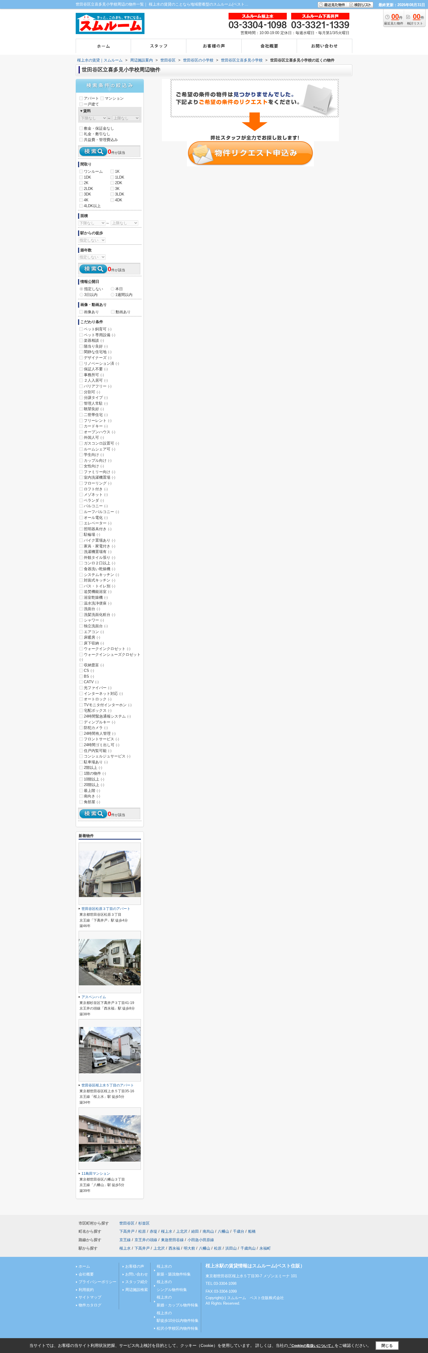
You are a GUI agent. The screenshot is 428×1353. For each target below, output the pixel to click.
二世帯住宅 (96, 415)
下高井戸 (127, 1231)
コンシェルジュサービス (107, 756)
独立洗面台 (96, 626)
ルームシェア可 (99, 449)
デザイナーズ (98, 357)
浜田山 (231, 1248)
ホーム (84, 1266)
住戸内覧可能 (98, 750)
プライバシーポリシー (97, 1282)
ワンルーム (93, 171)
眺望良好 (94, 409)
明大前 (189, 1248)
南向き (92, 796)
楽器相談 (94, 340)
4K (86, 200)
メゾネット (96, 494)
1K (117, 171)
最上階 (92, 790)
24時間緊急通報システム (107, 716)
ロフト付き (96, 489)
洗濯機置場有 (98, 551)
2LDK (88, 188)
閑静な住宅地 (98, 352)
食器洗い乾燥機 (99, 569)
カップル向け (98, 460)
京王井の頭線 (146, 1240)
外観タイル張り (99, 557)
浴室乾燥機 (96, 597)
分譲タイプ (96, 397)
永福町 (265, 1248)
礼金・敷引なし (97, 134)
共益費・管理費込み (101, 140)
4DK (118, 200)
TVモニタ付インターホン (108, 705)
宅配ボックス (98, 710)
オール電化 (96, 517)
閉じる (387, 1345)
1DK (87, 177)
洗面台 (92, 609)
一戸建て (91, 104)
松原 (142, 1231)
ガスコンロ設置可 (101, 443)
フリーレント (98, 420)
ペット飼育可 (98, 329)
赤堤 (153, 1231)
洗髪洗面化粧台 (99, 614)
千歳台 (238, 1231)
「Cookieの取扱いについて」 (311, 1346)
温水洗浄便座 (98, 603)
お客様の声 (134, 1266)
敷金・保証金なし (99, 128)
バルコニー (96, 506)
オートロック (98, 699)
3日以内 (91, 295)
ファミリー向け (99, 472)
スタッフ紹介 (136, 1282)
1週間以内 (123, 295)
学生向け (94, 454)
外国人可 (94, 437)
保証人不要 (96, 369)
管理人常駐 (96, 403)
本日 (119, 289)
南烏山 (208, 1231)
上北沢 (182, 1231)
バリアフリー (98, 386)
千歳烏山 (248, 1248)
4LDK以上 (92, 206)
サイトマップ (90, 1297)
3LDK (119, 194)
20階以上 (94, 785)
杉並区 (144, 1223)
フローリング (98, 483)
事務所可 (94, 375)
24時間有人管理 (100, 733)
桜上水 (166, 1231)
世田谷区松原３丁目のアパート (106, 909)
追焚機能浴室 (98, 591)
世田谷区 (127, 1223)
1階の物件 (95, 773)
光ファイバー (98, 688)
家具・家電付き (99, 546)
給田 (195, 1231)
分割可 (92, 392)
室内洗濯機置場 (99, 477)
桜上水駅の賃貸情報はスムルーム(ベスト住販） (255, 1265)
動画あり (123, 312)
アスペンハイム (94, 997)
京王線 (125, 1240)
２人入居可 (96, 380)
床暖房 (92, 637)
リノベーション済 (101, 363)
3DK (87, 194)
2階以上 (93, 767)
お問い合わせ (136, 1274)
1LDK (119, 177)
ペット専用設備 (99, 335)
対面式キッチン (99, 580)
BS (89, 676)
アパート (91, 98)
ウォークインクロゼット (107, 648)
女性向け (94, 466)
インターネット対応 (103, 693)
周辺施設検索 (136, 1289)
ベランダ (94, 500)
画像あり (91, 312)
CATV (91, 682)
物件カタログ (90, 1305)
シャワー (94, 620)
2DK (118, 183)
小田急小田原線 (201, 1240)
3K (117, 188)
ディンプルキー (99, 722)
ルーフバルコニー (101, 512)
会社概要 (86, 1274)
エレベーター (98, 523)
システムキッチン (101, 574)
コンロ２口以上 (99, 563)
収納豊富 (94, 665)
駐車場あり (96, 762)
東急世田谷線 (172, 1240)
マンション (114, 98)
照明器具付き (98, 529)
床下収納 (94, 643)
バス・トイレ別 (99, 586)
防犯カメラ (96, 727)
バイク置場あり (99, 540)
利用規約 (86, 1289)
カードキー (96, 426)
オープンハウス (99, 432)
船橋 (252, 1231)
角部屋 (92, 802)
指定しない (93, 289)
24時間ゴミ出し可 (101, 745)
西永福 (174, 1248)
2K (86, 183)
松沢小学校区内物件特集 (177, 1328)
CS (89, 670)
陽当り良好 (96, 346)
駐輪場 (92, 534)
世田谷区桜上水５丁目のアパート (108, 1085)
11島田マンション (96, 1173)
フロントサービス (101, 739)
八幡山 (223, 1231)
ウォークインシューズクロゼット (110, 657)
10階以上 (94, 779)
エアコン (94, 632)
